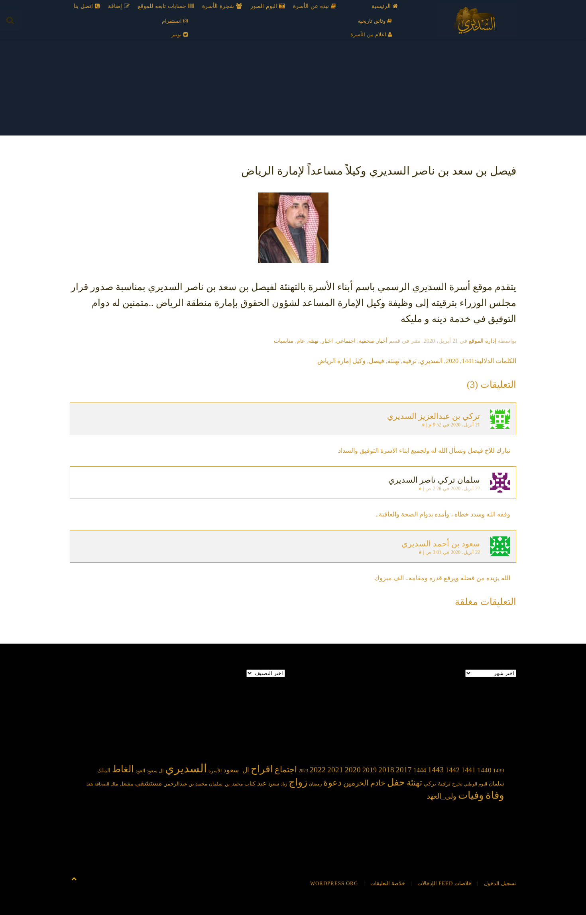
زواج (298, 782)
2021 (335, 770)
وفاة (495, 795)
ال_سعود (236, 770)
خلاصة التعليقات (387, 883)
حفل (396, 782)
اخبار (327, 341)
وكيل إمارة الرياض (341, 360)
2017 (404, 770)
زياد (284, 784)
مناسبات (283, 341)
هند (90, 784)
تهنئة (313, 341)
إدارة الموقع (482, 341)
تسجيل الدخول (500, 883)
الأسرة (215, 771)
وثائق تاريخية (372, 21)
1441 (468, 360)
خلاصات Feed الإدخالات (444, 883)
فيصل (376, 360)
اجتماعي (346, 341)
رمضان (315, 784)
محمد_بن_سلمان (226, 784)
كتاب (250, 784)
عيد (262, 783)
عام (301, 341)
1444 (419, 770)
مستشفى (148, 783)
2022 (318, 769)
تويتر (177, 34)
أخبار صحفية (373, 341)
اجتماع (286, 769)
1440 (484, 770)
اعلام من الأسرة (369, 34)
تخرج (457, 784)
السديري (431, 360)
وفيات (471, 795)
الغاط (123, 769)
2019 (369, 770)
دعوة (332, 782)
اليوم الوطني (475, 784)
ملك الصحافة (106, 784)
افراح (262, 769)
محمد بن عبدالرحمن (185, 784)
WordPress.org (334, 883)
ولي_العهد (441, 796)
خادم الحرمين (364, 783)
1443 (436, 769)
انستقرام (172, 21)
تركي (430, 784)
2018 (386, 770)
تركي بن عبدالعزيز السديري (433, 416)
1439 (498, 771)
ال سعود (155, 771)
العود (140, 771)
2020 (452, 360)
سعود (273, 784)
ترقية (410, 360)
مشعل (127, 784)
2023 (303, 771)
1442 (452, 770)
